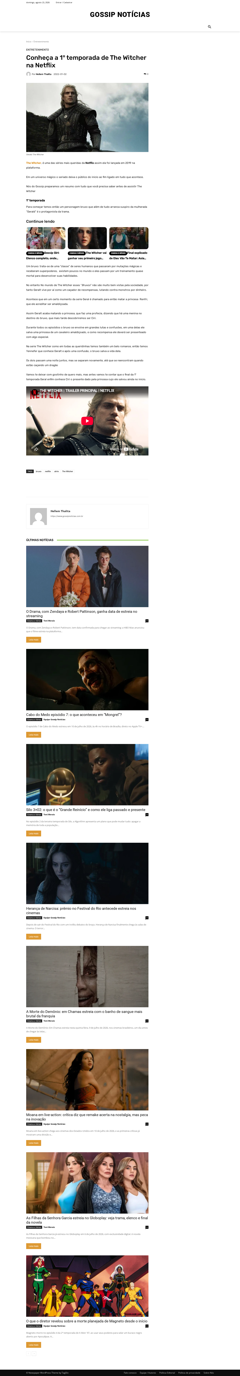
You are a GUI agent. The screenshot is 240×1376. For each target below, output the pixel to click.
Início (28, 41)
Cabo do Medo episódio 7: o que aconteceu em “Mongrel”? (74, 715)
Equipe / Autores (148, 1372)
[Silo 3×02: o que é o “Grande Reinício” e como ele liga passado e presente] (87, 774)
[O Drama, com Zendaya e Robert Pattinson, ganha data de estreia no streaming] (87, 576)
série (56, 471)
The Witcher (67, 471)
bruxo (38, 471)
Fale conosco (130, 1372)
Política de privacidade (189, 1372)
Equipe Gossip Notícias (54, 719)
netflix (48, 471)
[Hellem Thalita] (29, 74)
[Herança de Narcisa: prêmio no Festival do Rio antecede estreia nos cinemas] (87, 873)
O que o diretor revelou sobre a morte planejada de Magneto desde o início (86, 1321)
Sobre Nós (209, 1372)
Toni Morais (49, 620)
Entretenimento (41, 41)
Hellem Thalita (43, 74)
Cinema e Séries (34, 620)
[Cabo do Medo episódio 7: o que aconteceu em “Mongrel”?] (87, 679)
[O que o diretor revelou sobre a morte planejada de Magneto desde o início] (87, 1286)
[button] (209, 27)
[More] (177, 488)
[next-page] (34, 1353)
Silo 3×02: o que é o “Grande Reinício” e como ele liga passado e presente (85, 810)
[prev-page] (28, 1353)
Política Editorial (167, 1372)
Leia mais (33, 639)
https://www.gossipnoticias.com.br (67, 516)
